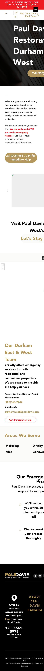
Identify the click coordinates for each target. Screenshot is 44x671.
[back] (7, 190)
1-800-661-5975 (14, 630)
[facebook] (35, 576)
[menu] (35, 9)
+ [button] (2, 265)
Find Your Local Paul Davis (28, 15)
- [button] (2, 268)
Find (7, 619)
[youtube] (40, 576)
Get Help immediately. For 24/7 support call (22, 3)
